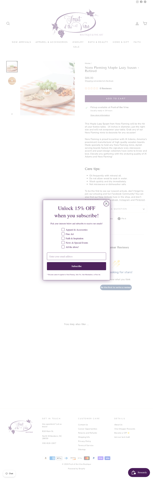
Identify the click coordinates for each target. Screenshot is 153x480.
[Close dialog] (106, 203)
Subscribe (77, 266)
